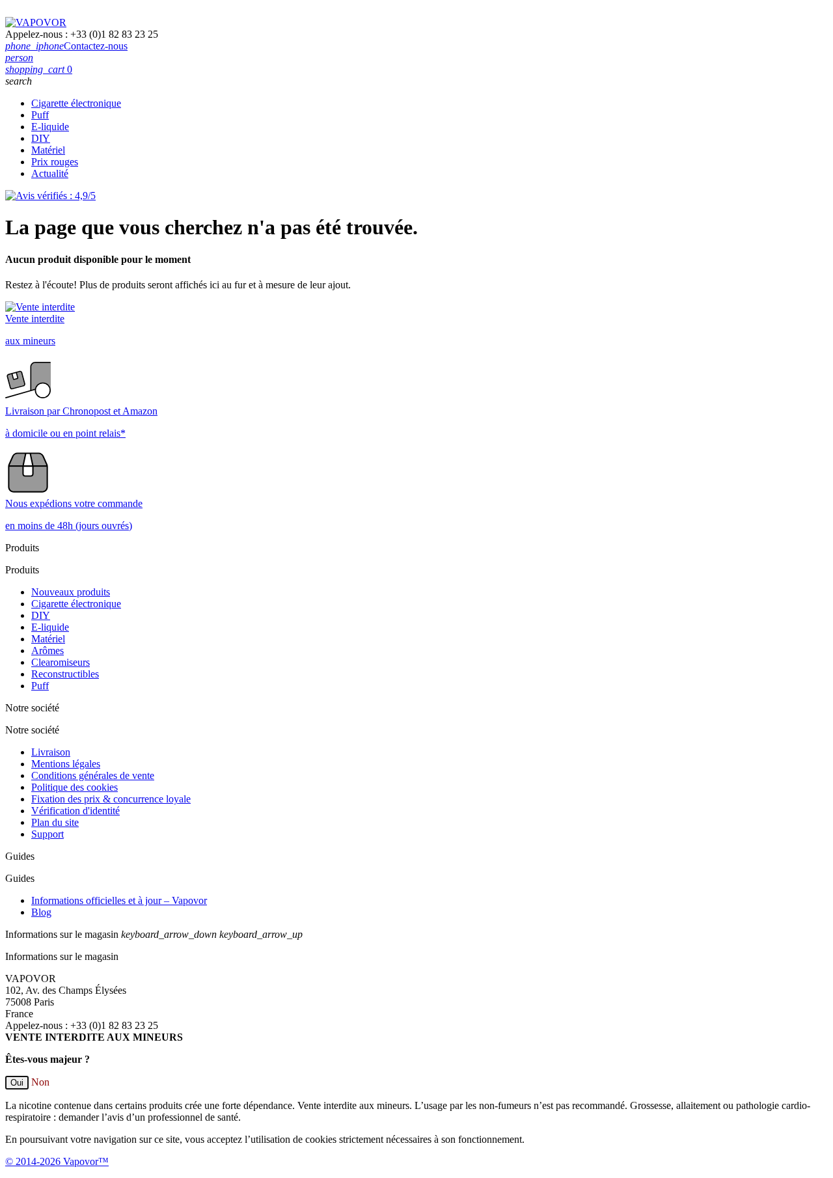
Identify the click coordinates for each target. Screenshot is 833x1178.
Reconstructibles (65, 673)
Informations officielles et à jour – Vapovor (119, 900)
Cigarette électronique (76, 103)
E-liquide (50, 126)
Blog (41, 912)
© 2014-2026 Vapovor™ (57, 1161)
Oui (16, 1083)
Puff (40, 114)
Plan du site (55, 822)
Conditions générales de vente (92, 775)
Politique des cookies (74, 787)
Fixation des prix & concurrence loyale (111, 798)
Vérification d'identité (75, 810)
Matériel (48, 150)
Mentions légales (65, 763)
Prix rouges (54, 161)
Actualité (49, 173)
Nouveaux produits (70, 591)
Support (47, 834)
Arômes (47, 650)
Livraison (50, 752)
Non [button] (40, 1082)
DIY (40, 138)
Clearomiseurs (60, 662)
